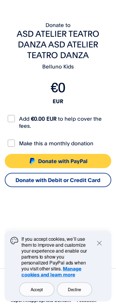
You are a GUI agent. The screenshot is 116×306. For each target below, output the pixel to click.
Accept (37, 289)
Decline (74, 289)
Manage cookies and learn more (51, 272)
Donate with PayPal (62, 161)
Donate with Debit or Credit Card (58, 180)
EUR (58, 101)
